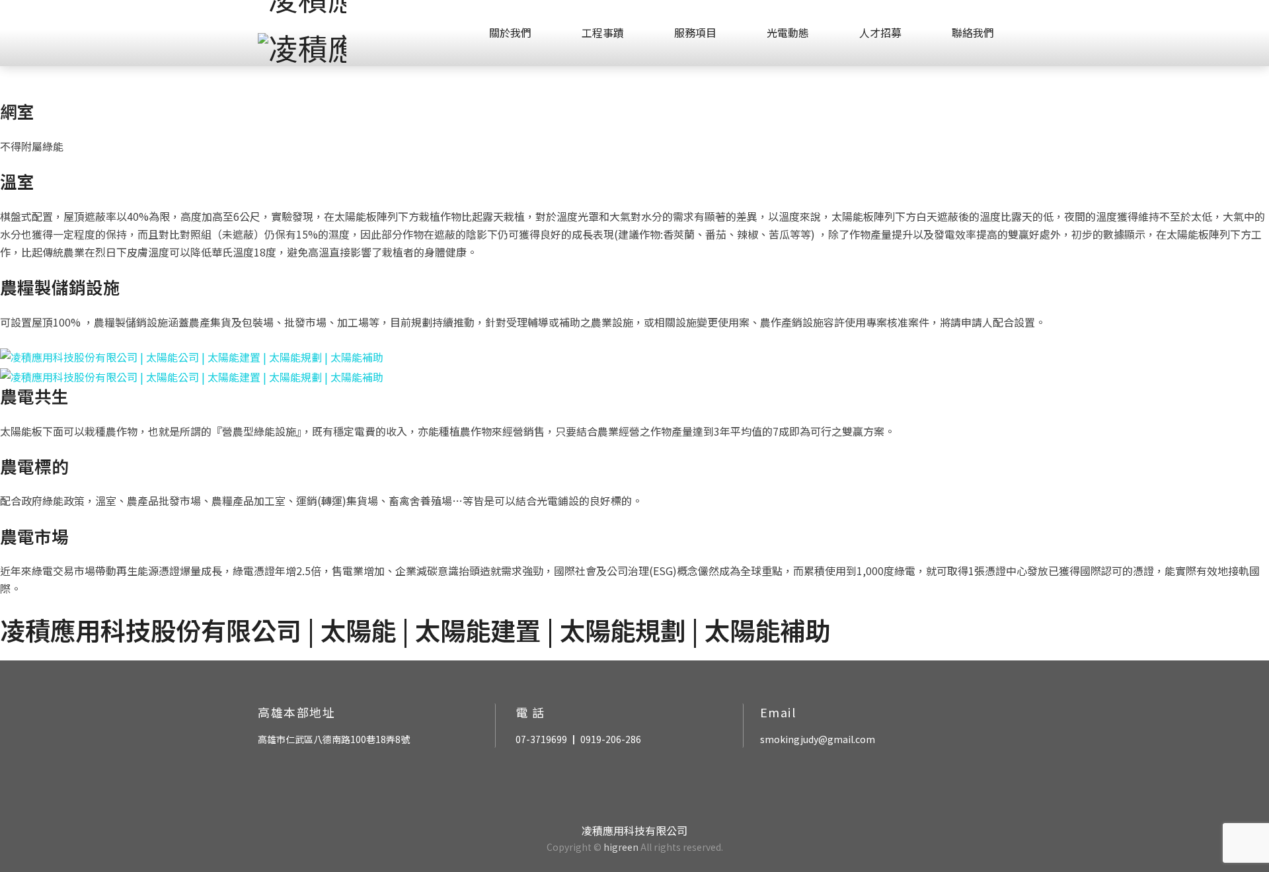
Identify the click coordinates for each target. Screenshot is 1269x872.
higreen (620, 846)
